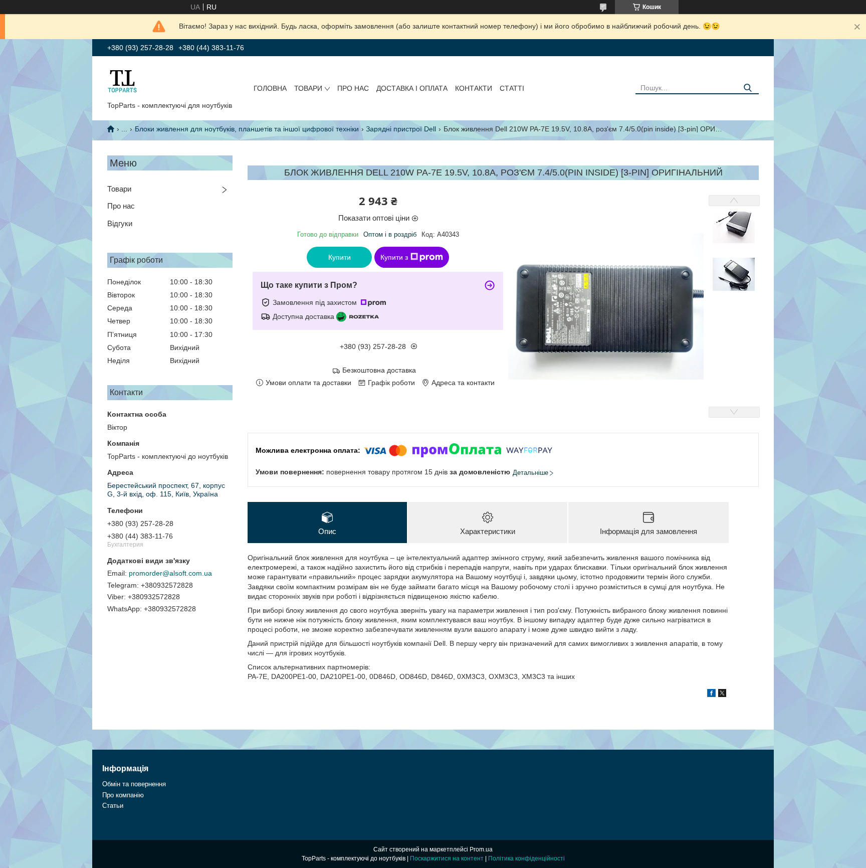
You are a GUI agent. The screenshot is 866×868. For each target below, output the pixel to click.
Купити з (394, 257)
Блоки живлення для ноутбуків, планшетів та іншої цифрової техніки (247, 128)
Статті (512, 88)
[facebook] (711, 694)
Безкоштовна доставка (379, 370)
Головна (270, 88)
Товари (308, 88)
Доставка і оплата (412, 88)
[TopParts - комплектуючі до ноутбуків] (122, 81)
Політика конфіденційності (526, 858)
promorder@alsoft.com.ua (170, 573)
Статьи (112, 805)
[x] (722, 694)
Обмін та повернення (134, 784)
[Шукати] (747, 88)
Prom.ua (481, 849)
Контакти (473, 88)
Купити (339, 257)
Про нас (353, 88)
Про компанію (123, 795)
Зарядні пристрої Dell (401, 128)
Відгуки (119, 223)
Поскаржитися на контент (447, 858)
